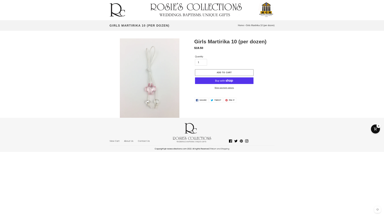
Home (241, 25)
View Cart (115, 141)
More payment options (224, 88)
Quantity (199, 56)
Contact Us (144, 141)
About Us (128, 141)
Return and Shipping (219, 148)
